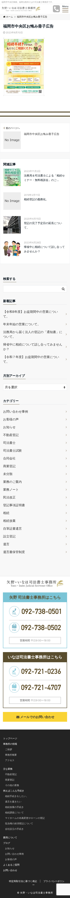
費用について (10, 837)
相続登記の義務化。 (36, 199)
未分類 (7, 474)
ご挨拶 (8, 749)
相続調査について (14, 812)
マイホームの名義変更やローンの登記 (25, 817)
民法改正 (9, 497)
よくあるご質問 (11, 864)
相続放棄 (9, 521)
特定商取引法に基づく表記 (23, 881)
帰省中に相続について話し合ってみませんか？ (44, 249)
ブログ (6, 842)
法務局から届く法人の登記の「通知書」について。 (32, 334)
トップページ (10, 738)
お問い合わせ (10, 870)
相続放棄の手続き (14, 807)
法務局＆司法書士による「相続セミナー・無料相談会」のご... (44, 177)
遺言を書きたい (13, 801)
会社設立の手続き (14, 828)
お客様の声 (11, 419)
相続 (6, 513)
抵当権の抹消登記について (19, 823)
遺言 (6, 544)
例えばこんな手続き (13, 790)
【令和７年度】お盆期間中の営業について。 (31, 359)
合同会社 (9, 458)
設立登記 (9, 536)
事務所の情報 (10, 743)
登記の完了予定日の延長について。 (43, 225)
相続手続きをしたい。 (16, 796)
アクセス (9, 760)
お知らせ (9, 427)
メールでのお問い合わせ (37, 717)
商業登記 (9, 466)
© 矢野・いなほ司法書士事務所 (35, 892)
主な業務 (7, 768)
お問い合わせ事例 (15, 411)
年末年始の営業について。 (21, 324)
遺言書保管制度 (14, 552)
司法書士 (9, 443)
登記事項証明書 (14, 505)
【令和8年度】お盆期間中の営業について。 (30, 314)
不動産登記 (11, 435)
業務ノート (11, 489)
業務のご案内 (12, 482)
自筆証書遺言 (12, 528)
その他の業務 (12, 785)
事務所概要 (11, 754)
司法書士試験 (12, 450)
